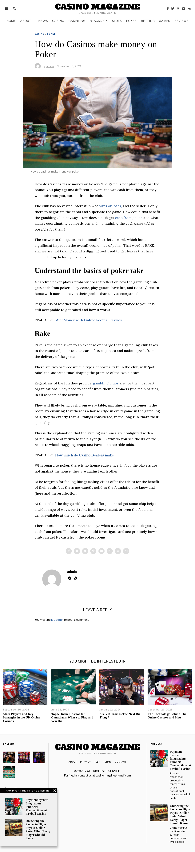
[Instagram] (178, 8)
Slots (117, 21)
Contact (120, 762)
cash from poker (128, 218)
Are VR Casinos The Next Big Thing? (120, 715)
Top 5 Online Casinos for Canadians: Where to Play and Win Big (72, 717)
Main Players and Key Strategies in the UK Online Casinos (21, 717)
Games (164, 21)
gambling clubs (105, 383)
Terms (107, 762)
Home (11, 21)
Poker (131, 21)
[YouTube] (183, 8)
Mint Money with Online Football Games (88, 320)
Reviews (181, 21)
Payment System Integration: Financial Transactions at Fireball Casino (37, 806)
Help (97, 762)
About (25, 21)
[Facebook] (168, 8)
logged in (57, 619)
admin (72, 572)
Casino (58, 21)
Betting (148, 21)
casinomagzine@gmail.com (113, 775)
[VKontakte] (189, 8)
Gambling (77, 21)
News (43, 21)
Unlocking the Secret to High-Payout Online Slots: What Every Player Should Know (38, 829)
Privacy (85, 762)
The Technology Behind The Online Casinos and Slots (167, 715)
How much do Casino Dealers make (84, 455)
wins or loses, (110, 206)
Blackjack (99, 21)
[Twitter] (172, 8)
